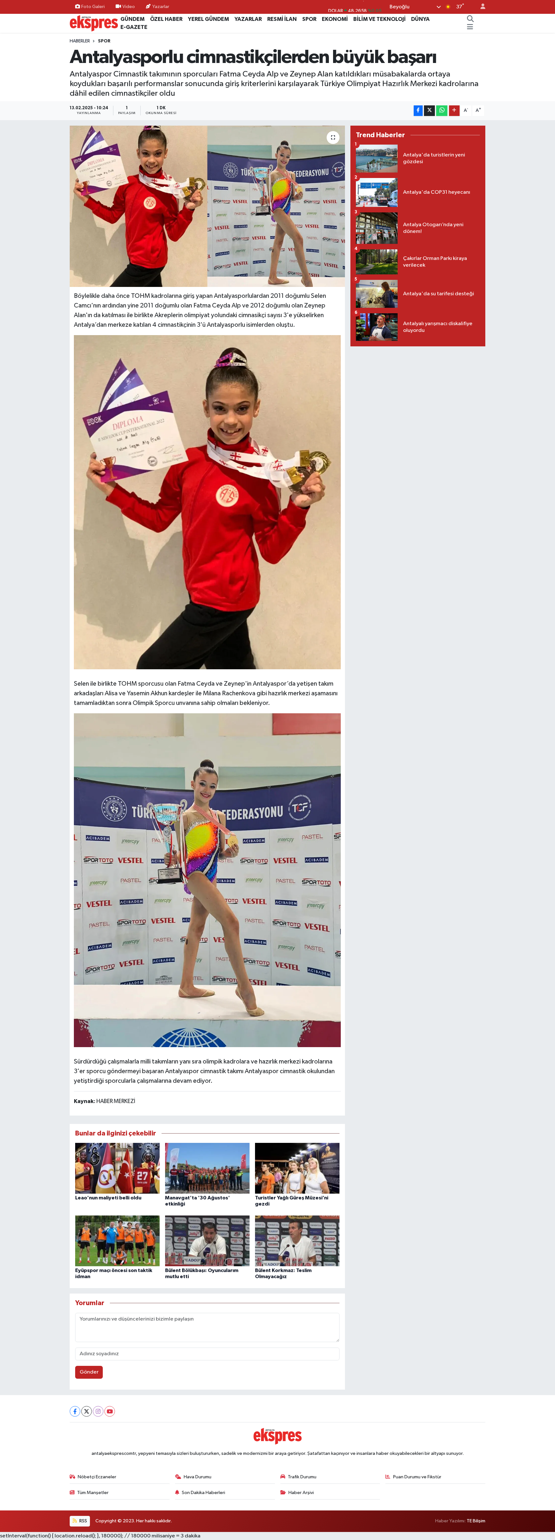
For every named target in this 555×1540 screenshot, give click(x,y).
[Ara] (470, 19)
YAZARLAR (248, 19)
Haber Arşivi (301, 1492)
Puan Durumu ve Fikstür (417, 1476)
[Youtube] (109, 1411)
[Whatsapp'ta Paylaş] (441, 110)
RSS (82, 1520)
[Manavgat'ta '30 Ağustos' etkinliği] (207, 1168)
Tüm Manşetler (93, 1492)
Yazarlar (160, 6)
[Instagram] (98, 1411)
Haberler (80, 41)
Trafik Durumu (302, 1476)
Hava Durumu (197, 1476)
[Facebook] (75, 1411)
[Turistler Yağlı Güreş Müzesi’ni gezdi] (297, 1168)
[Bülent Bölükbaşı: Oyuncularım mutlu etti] (207, 1240)
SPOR (309, 19)
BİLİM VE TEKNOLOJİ (379, 19)
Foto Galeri (93, 6)
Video (128, 6)
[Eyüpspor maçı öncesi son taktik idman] (117, 1240)
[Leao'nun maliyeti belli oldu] (117, 1168)
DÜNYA (420, 19)
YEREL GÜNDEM (208, 19)
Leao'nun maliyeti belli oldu (108, 1197)
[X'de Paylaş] (429, 110)
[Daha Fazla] (454, 110)
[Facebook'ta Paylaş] (418, 110)
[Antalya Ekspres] (94, 23)
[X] (86, 1411)
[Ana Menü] (470, 27)
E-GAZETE (133, 27)
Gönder (89, 1372)
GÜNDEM (132, 19)
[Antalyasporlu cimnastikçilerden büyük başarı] (207, 206)
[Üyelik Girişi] (480, 7)
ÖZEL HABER (166, 19)
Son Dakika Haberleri (203, 1492)
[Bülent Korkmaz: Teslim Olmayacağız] (297, 1240)
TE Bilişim (476, 1520)
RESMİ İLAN (282, 19)
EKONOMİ (335, 19)
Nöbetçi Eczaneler (97, 1476)
